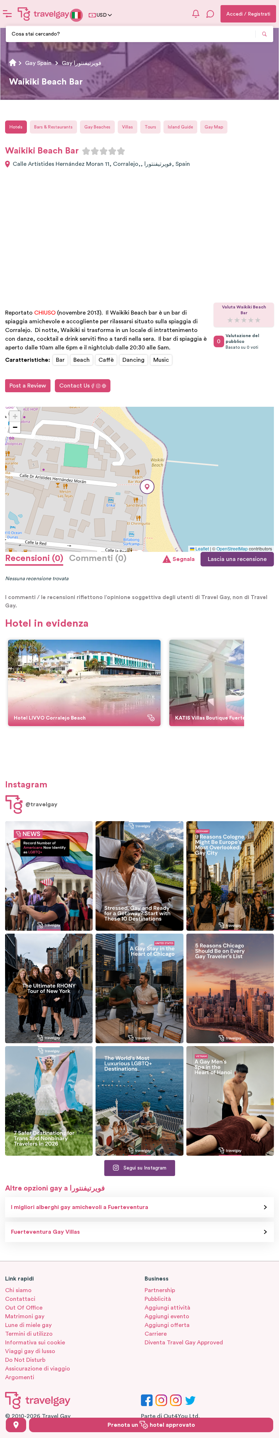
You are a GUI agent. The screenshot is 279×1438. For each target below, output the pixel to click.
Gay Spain (38, 63)
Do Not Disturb (25, 1360)
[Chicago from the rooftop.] (139, 988)
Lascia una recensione (237, 559)
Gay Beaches (97, 127)
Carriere (156, 1334)
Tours (150, 127)
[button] (147, 486)
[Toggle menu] (7, 13)
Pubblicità (158, 1299)
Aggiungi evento (167, 1316)
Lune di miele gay (28, 1325)
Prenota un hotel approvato (151, 1425)
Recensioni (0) (34, 558)
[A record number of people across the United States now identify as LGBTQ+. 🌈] (49, 876)
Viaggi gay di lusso (30, 1351)
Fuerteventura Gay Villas (45, 1232)
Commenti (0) (97, 558)
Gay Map (214, 127)
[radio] (86, 151)
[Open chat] (210, 13)
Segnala (184, 559)
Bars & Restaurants (53, 127)
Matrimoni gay (24, 1316)
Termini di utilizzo (29, 1334)
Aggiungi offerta (167, 1325)
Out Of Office (24, 1308)
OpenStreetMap (232, 548)
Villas (127, 127)
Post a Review (27, 386)
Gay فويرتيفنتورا (81, 63)
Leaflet (201, 548)
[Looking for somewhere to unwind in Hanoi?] (230, 1101)
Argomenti (19, 1377)
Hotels (16, 127)
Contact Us (74, 386)
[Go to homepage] (43, 13)
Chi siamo (18, 1290)
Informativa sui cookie (35, 1342)
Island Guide (180, 127)
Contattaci (20, 1299)
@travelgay (41, 804)
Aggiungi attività (167, 1308)
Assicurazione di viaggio (37, 1369)
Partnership (160, 1290)
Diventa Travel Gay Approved (184, 1342)
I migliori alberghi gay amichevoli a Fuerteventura (79, 1207)
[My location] (16, 1425)
